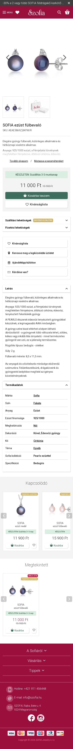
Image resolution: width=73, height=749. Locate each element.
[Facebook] (32, 719)
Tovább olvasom (19, 161)
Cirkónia (38, 440)
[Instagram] (41, 719)
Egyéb (37, 448)
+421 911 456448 (35, 688)
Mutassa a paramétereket (48, 161)
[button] (34, 545)
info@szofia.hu (32, 697)
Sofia (36, 395)
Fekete (37, 403)
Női (35, 425)
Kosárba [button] (19, 545)
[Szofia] (36, 11)
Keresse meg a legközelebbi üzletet (33, 253)
